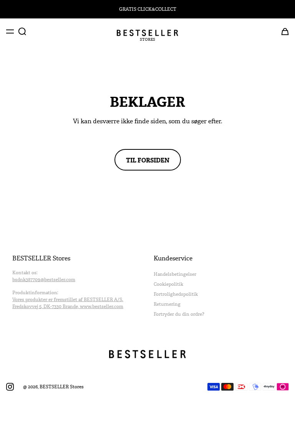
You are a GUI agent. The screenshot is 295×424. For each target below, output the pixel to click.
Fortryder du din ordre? (179, 314)
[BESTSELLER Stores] (147, 33)
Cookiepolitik (168, 284)
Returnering (167, 304)
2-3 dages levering (147, 9)
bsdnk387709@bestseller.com (43, 280)
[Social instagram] (10, 387)
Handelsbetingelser (175, 274)
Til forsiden (147, 159)
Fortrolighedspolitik (176, 294)
